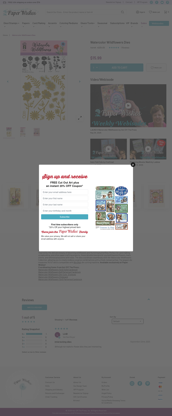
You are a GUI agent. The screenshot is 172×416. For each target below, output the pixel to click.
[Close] (133, 164)
